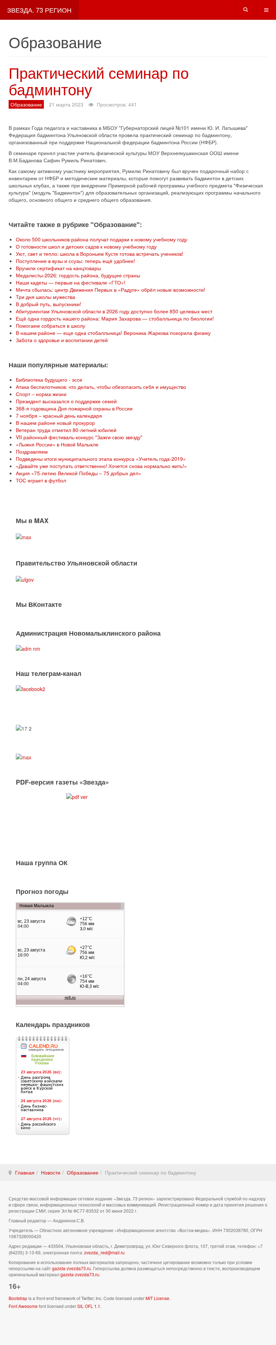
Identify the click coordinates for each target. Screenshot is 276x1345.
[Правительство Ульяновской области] (25, 578)
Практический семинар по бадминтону (99, 81)
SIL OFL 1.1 (88, 1306)
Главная (24, 1172)
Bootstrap (18, 1298)
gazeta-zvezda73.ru (71, 1268)
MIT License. (158, 1298)
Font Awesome (23, 1306)
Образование (82, 1172)
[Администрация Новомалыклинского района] (28, 647)
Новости (50, 1172)
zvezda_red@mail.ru (104, 1252)
